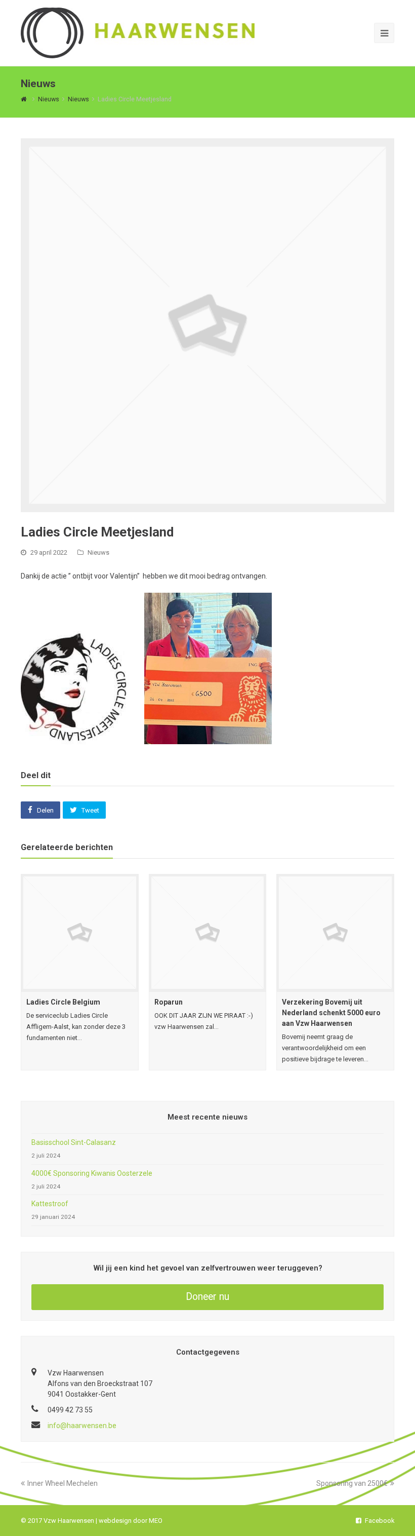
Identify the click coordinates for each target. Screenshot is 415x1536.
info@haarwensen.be (82, 1426)
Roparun (168, 1002)
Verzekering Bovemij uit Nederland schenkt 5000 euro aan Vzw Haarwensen (331, 1012)
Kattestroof (49, 1204)
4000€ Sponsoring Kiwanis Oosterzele (91, 1173)
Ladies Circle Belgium (63, 1002)
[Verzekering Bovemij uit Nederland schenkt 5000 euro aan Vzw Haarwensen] (335, 933)
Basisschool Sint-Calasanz (73, 1142)
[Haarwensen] (138, 32)
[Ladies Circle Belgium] (80, 933)
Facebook (379, 1520)
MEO (155, 1520)
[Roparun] (208, 933)
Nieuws (98, 552)
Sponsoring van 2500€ (352, 1483)
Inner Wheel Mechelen (62, 1483)
